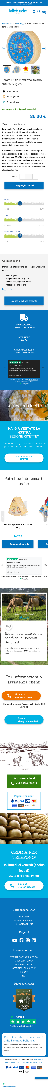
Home (5, 23)
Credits (41, 1062)
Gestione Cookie (31, 1062)
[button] (45, 516)
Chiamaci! (23, 696)
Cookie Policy (20, 1062)
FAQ (24, 975)
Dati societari (38, 1060)
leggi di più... (7, 289)
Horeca (24, 972)
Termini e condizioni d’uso (24, 957)
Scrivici (28, 720)
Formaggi (20, 23)
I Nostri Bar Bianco (24, 920)
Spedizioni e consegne (24, 968)
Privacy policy (10, 1062)
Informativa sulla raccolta (9, 1086)
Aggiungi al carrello (25, 185)
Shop (12, 23)
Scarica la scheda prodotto (24, 301)
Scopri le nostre (24, 458)
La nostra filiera (24, 924)
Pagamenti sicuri (24, 964)
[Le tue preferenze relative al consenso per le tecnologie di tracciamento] (4, 1084)
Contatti (24, 917)
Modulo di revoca (24, 961)
